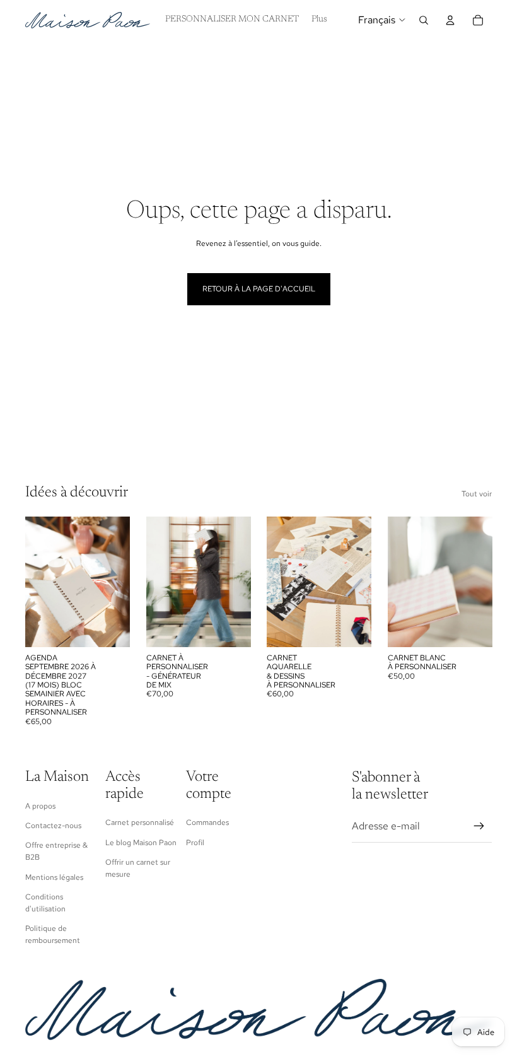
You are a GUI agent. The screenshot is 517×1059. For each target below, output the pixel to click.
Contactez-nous (53, 826)
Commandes (207, 822)
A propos (40, 806)
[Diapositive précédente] (39, 581)
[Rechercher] (424, 20)
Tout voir (477, 494)
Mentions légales (54, 877)
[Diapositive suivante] (116, 581)
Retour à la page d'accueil (258, 289)
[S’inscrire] (479, 826)
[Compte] (450, 20)
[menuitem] (319, 20)
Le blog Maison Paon (141, 843)
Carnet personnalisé (139, 822)
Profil (195, 843)
